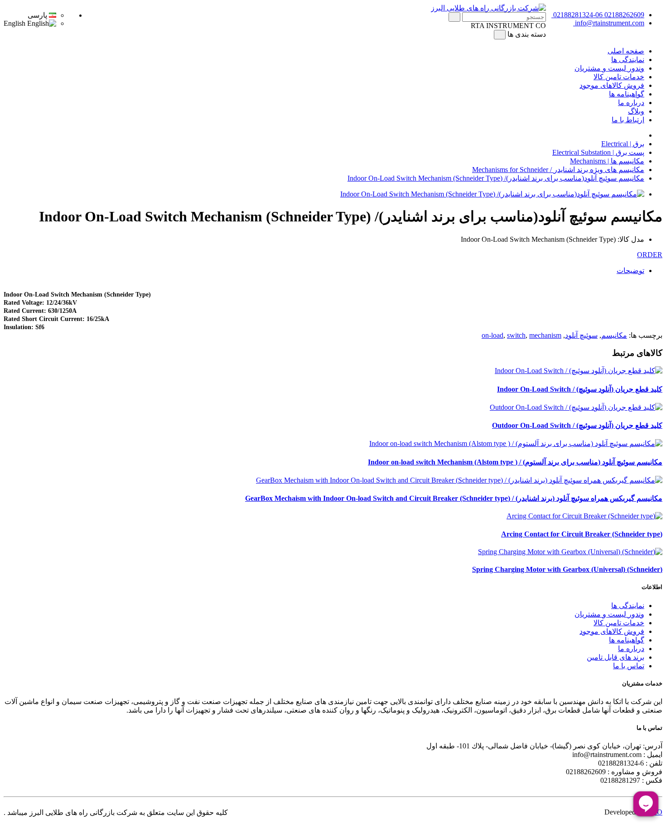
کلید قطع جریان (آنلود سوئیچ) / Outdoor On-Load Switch (577, 425)
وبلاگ (636, 111)
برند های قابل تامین (615, 657)
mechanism (545, 335)
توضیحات (630, 270)
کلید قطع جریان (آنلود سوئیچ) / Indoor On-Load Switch (579, 389)
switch (516, 335)
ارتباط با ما (628, 120)
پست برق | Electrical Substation (598, 152)
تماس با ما (628, 666)
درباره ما (631, 102)
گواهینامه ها (626, 94)
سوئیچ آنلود (581, 335)
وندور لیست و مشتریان (609, 68)
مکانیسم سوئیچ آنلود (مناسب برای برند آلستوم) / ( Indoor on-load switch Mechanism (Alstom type (515, 462)
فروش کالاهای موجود (611, 85)
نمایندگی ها (627, 59)
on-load (492, 335)
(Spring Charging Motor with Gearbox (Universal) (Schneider (567, 569)
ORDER (649, 255)
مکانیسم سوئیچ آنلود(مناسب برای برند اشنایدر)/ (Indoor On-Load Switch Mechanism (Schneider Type (495, 178)
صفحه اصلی (626, 51)
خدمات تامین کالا (619, 77)
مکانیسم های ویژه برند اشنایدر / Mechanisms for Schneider (558, 169)
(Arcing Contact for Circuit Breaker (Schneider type (581, 534)
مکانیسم (614, 335)
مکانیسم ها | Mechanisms (607, 161)
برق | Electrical (622, 144)
